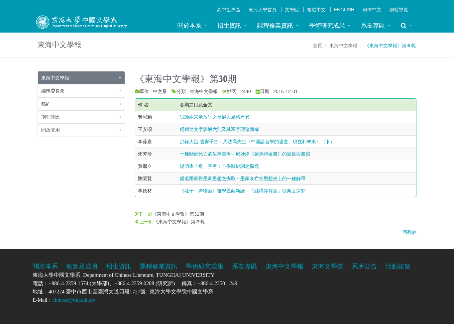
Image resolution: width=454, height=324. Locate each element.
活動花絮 (397, 266)
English (344, 9)
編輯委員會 (52, 90)
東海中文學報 (343, 45)
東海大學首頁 (263, 9)
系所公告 (364, 266)
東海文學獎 (327, 266)
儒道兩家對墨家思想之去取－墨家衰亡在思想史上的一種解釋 (242, 178)
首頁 (317, 45)
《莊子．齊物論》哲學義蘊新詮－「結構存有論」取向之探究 (242, 190)
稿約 (46, 104)
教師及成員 (82, 266)
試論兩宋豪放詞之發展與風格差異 (215, 117)
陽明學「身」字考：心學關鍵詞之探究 (219, 166)
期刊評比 (50, 117)
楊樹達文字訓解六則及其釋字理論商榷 (219, 129)
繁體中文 (316, 9)
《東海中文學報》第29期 (179, 221)
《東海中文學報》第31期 (178, 214)
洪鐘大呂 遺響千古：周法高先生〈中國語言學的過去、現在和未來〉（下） (257, 141)
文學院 (292, 9)
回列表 (409, 232)
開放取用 (50, 130)
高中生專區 (228, 9)
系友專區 (373, 25)
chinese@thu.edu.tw (74, 300)
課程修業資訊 (275, 25)
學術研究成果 (327, 25)
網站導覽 (399, 9)
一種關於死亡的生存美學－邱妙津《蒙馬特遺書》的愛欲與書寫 (245, 154)
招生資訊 (229, 25)
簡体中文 (372, 9)
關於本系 (189, 25)
